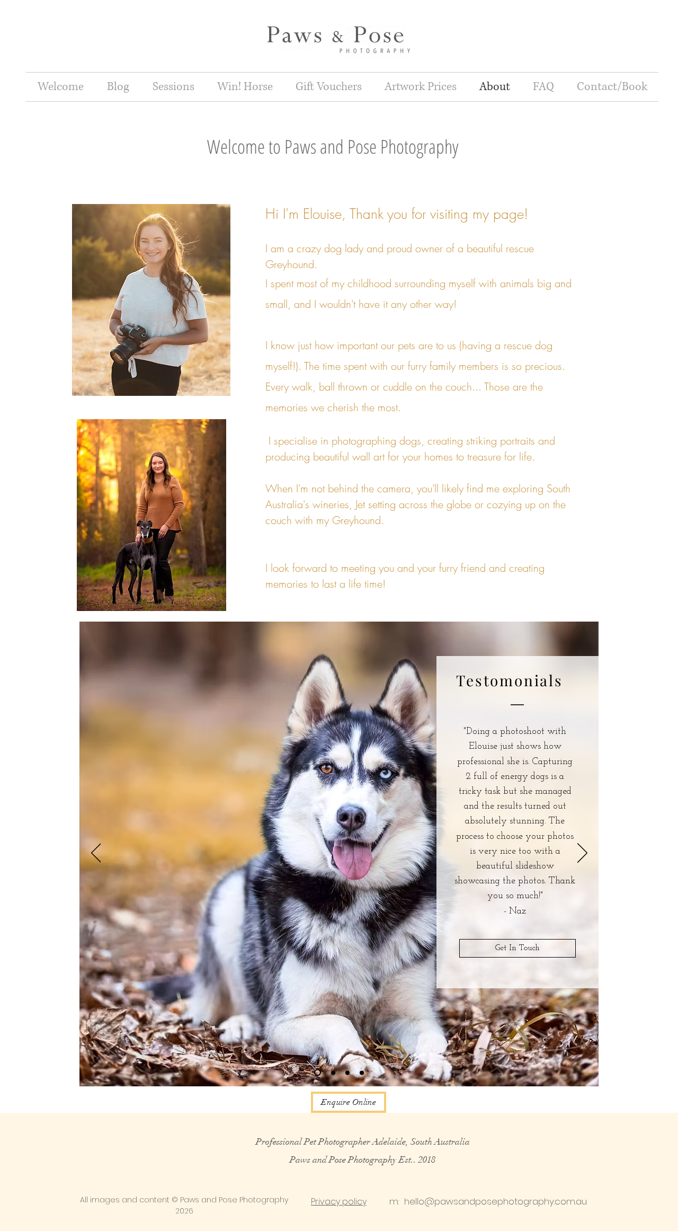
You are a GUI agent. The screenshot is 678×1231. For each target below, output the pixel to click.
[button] (173, 87)
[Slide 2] (333, 1072)
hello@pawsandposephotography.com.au (495, 1201)
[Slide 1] (317, 1072)
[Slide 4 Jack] (362, 1072)
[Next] (582, 853)
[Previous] (96, 853)
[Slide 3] (347, 1072)
